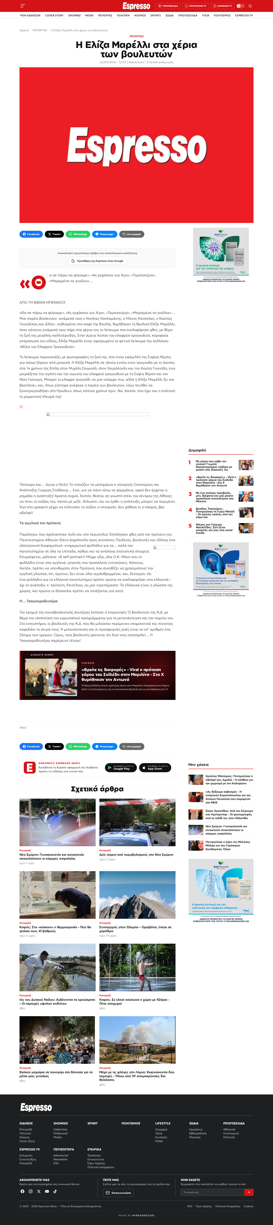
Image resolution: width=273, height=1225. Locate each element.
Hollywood (60, 1133)
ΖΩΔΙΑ (169, 15)
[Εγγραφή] (248, 1192)
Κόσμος (25, 1137)
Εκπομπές (26, 1155)
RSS (56, 1163)
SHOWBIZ (74, 15)
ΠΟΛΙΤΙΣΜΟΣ (222, 15)
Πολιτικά (229, 1137)
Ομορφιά (161, 1129)
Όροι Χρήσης (96, 1163)
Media (57, 1137)
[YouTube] (47, 1191)
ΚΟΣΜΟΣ (140, 15)
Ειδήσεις (26, 1123)
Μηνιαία (195, 1137)
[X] (39, 1191)
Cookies (249, 1206)
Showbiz (60, 1123)
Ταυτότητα (94, 1155)
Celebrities (60, 1129)
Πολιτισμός (130, 1123)
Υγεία (158, 1133)
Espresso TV (30, 1149)
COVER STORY (54, 15)
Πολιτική (25, 1133)
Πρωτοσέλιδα (234, 1123)
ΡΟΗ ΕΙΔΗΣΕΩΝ (30, 15)
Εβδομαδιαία (198, 1133)
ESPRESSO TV (244, 15)
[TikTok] (55, 1191)
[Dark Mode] (240, 6)
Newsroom (136, 62)
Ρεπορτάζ (26, 1129)
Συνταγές (161, 1137)
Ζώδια (194, 1123)
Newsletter (60, 1159)
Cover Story (27, 1141)
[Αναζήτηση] (250, 6)
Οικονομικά (231, 1133)
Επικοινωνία (95, 1159)
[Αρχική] (36, 1107)
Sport (92, 1123)
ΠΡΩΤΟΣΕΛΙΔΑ (187, 15)
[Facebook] (22, 1191)
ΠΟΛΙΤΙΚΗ (123, 15)
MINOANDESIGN (143, 1215)
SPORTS (155, 15)
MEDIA (89, 15)
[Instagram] (31, 1191)
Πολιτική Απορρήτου (227, 1206)
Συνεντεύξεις (28, 1159)
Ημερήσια (195, 1129)
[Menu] (23, 6)
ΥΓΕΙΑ (205, 15)
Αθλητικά (229, 1129)
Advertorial (60, 1155)
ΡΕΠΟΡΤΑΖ (105, 15)
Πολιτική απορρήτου (100, 1167)
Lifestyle (162, 1123)
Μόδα (159, 1141)
